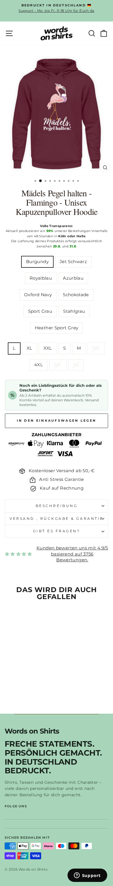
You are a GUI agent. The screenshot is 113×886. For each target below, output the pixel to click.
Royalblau (41, 278)
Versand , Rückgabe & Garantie (56, 519)
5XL (58, 364)
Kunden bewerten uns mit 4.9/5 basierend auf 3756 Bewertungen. (72, 553)
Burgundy (37, 261)
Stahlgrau (74, 311)
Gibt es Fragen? (56, 531)
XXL (47, 348)
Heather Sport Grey (57, 327)
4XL (38, 364)
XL (29, 348)
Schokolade (76, 294)
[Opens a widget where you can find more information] (87, 876)
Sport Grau (40, 311)
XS (76, 364)
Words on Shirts (32, 731)
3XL (96, 348)
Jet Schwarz (73, 261)
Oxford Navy (38, 294)
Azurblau (73, 278)
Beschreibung (56, 506)
